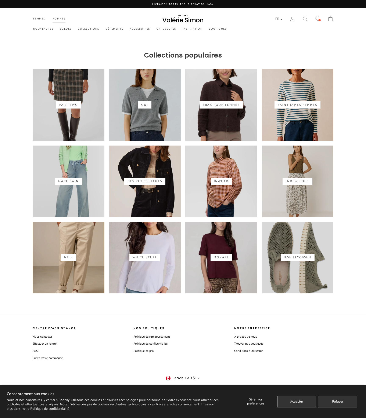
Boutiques (218, 29)
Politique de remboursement (151, 336)
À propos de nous (245, 336)
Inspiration (192, 29)
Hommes (59, 19)
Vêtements (114, 29)
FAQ (35, 351)
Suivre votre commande (48, 358)
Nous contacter (43, 336)
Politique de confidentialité (49, 409)
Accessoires (140, 29)
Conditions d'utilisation (248, 351)
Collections (88, 29)
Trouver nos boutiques (248, 343)
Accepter (296, 401)
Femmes (39, 19)
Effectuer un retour (45, 343)
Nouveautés (43, 29)
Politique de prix (143, 351)
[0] (317, 18)
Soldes (66, 29)
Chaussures (166, 29)
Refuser (337, 401)
